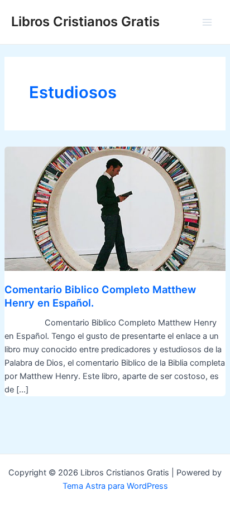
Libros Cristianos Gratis (85, 21)
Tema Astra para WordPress (115, 486)
